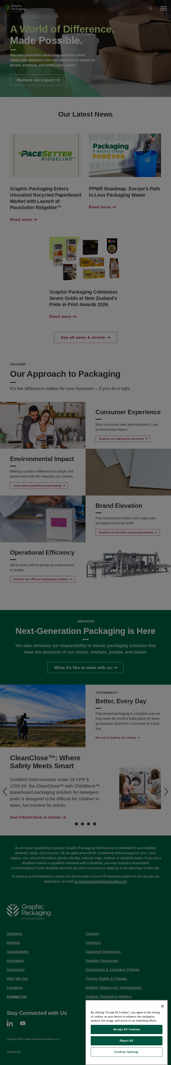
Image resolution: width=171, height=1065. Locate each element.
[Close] (162, 1006)
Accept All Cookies (126, 1029)
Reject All (126, 1040)
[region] (127, 1032)
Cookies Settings (126, 1052)
